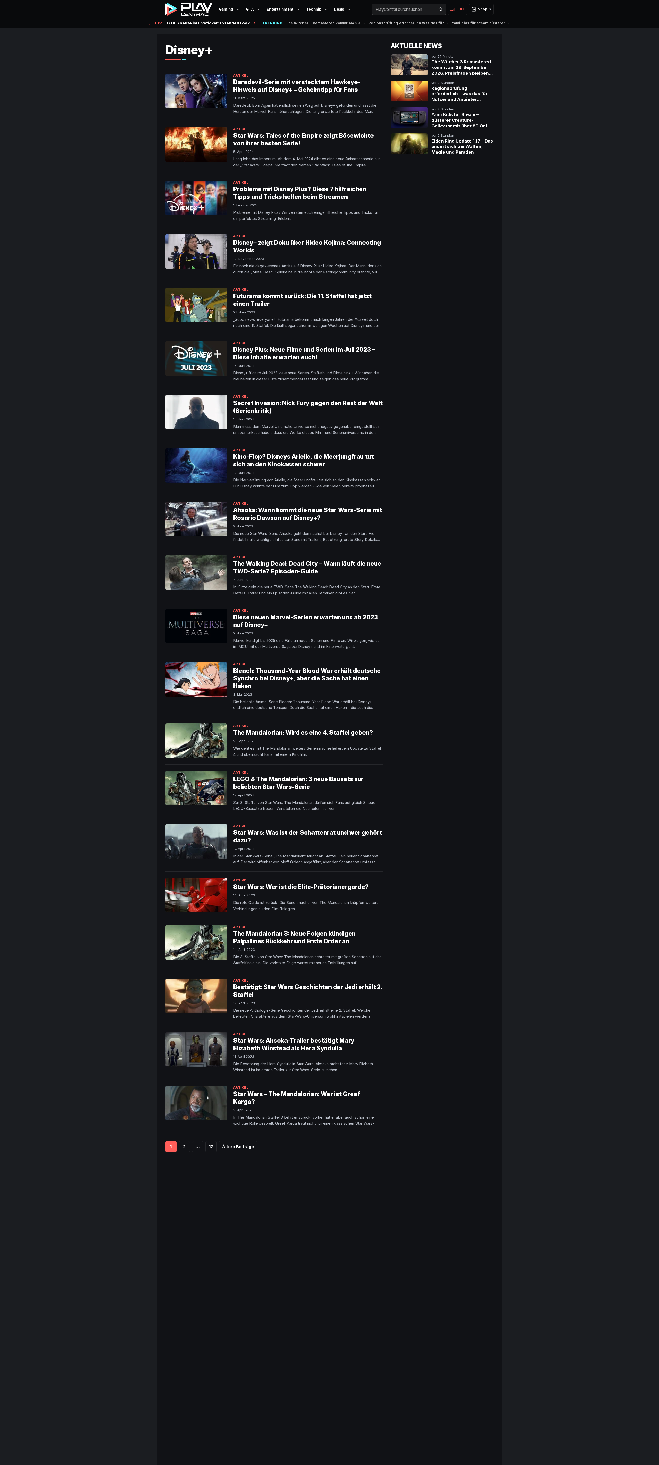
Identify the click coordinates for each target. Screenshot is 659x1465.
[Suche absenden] (440, 9)
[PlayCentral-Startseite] (189, 9)
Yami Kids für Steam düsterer (478, 23)
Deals (339, 9)
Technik (313, 9)
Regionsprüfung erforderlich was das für (406, 23)
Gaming (226, 9)
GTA (250, 9)
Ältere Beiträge (238, 1146)
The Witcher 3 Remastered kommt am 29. (323, 23)
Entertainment (280, 9)
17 (211, 1146)
